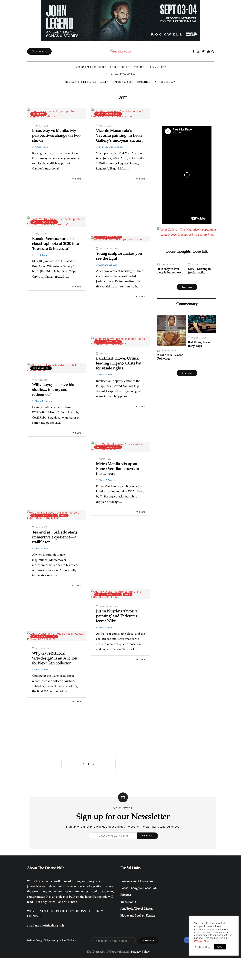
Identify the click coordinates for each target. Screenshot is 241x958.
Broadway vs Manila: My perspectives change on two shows (56, 136)
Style (63, 516)
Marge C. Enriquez (108, 480)
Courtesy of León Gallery (111, 146)
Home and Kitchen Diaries (80, 81)
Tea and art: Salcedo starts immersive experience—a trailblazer (55, 537)
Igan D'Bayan (41, 254)
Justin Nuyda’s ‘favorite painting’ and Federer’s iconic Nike (117, 616)
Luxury (104, 81)
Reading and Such (122, 81)
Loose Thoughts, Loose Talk (138, 888)
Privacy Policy (201, 940)
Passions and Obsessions (90, 66)
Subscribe (41, 51)
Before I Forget (120, 66)
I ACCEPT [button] (220, 947)
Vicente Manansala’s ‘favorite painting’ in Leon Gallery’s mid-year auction (119, 136)
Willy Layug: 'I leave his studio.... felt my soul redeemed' (53, 390)
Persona (139, 66)
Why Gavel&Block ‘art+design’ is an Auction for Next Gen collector (54, 658)
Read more (187, 287)
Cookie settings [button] (203, 947)
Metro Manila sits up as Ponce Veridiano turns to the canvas (117, 469)
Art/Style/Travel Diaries (120, 73)
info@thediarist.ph (52, 925)
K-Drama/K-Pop (157, 66)
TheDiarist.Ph (105, 374)
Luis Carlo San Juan (108, 264)
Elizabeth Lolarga (43, 401)
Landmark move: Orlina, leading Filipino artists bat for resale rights (118, 363)
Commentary (168, 81)
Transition (143, 81)
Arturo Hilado (41, 146)
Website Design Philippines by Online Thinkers (51, 940)
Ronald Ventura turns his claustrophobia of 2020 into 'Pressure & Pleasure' (55, 244)
